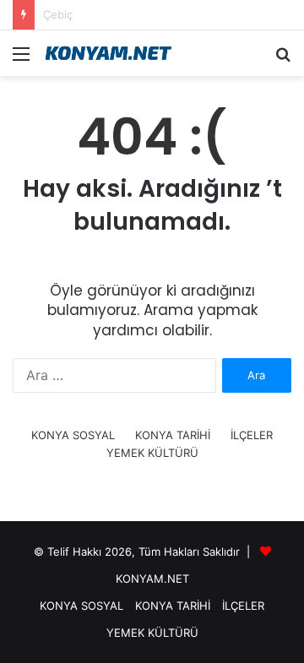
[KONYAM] (109, 53)
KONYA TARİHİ (172, 435)
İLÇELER (252, 435)
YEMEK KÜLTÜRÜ (152, 452)
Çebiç (58, 14)
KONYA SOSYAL (73, 435)
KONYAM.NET (152, 578)
